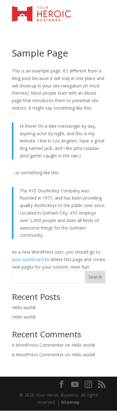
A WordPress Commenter (38, 345)
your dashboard (28, 259)
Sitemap (70, 402)
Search (95, 277)
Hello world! (24, 307)
